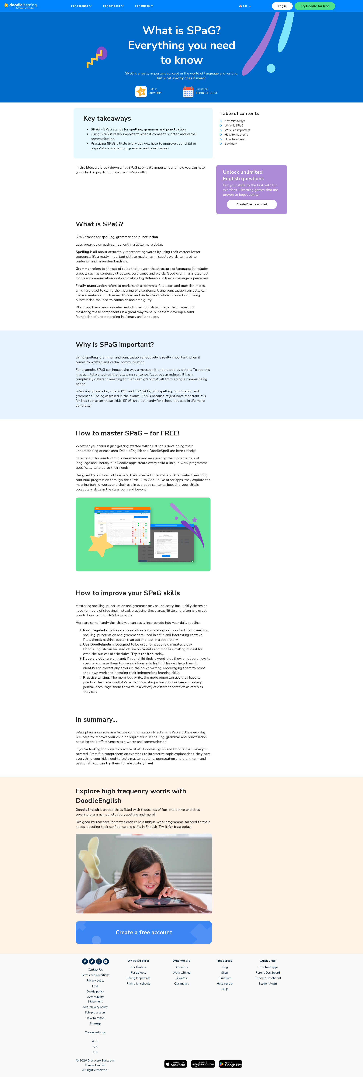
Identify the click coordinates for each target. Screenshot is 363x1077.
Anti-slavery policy (95, 1007)
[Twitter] (92, 961)
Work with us (181, 973)
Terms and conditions (95, 975)
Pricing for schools (138, 984)
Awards (181, 978)
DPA (95, 986)
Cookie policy (95, 991)
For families (138, 967)
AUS (95, 1041)
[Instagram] (99, 961)
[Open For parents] (90, 6)
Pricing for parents (138, 978)
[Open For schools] (122, 6)
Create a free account (144, 932)
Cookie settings (95, 1032)
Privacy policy (95, 980)
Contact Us (95, 970)
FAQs (224, 989)
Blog (224, 967)
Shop (224, 973)
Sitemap (95, 1023)
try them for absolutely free (129, 763)
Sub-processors (95, 1012)
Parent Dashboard (268, 973)
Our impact (181, 984)
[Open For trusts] (152, 6)
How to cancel (95, 1018)
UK (95, 1047)
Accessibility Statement (95, 999)
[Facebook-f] (85, 961)
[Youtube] (106, 961)
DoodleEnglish (87, 809)
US (95, 1052)
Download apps (267, 967)
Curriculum (224, 978)
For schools (138, 973)
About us (181, 967)
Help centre (225, 984)
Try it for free (142, 654)
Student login (268, 984)
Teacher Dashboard (268, 978)
